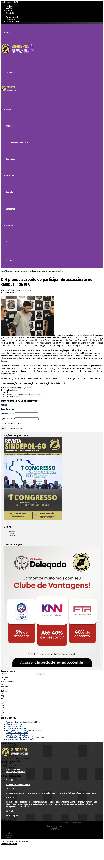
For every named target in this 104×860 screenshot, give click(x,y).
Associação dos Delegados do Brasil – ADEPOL (23, 722)
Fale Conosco (10, 19)
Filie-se (9, 242)
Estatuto (9, 225)
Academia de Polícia (19, 142)
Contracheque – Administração (17, 728)
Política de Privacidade (54, 826)
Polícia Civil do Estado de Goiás (17, 735)
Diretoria (10, 175)
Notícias (9, 271)
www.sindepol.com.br (14, 770)
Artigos (9, 126)
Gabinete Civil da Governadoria (17, 733)
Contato (9, 192)
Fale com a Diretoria (13, 21)
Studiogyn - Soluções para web (70, 822)
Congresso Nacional (13, 726)
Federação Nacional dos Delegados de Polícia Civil (24, 731)
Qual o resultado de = (12, 424)
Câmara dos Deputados (14, 724)
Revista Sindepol (12, 17)
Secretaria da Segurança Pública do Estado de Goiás (25, 737)
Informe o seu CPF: (8, 414)
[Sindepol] (17, 54)
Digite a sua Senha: (8, 419)
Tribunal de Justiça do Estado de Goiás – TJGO (22, 739)
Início (8, 109)
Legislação (10, 209)
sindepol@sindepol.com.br (15, 772)
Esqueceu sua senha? (15, 429)
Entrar (4, 429)
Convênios (10, 159)
